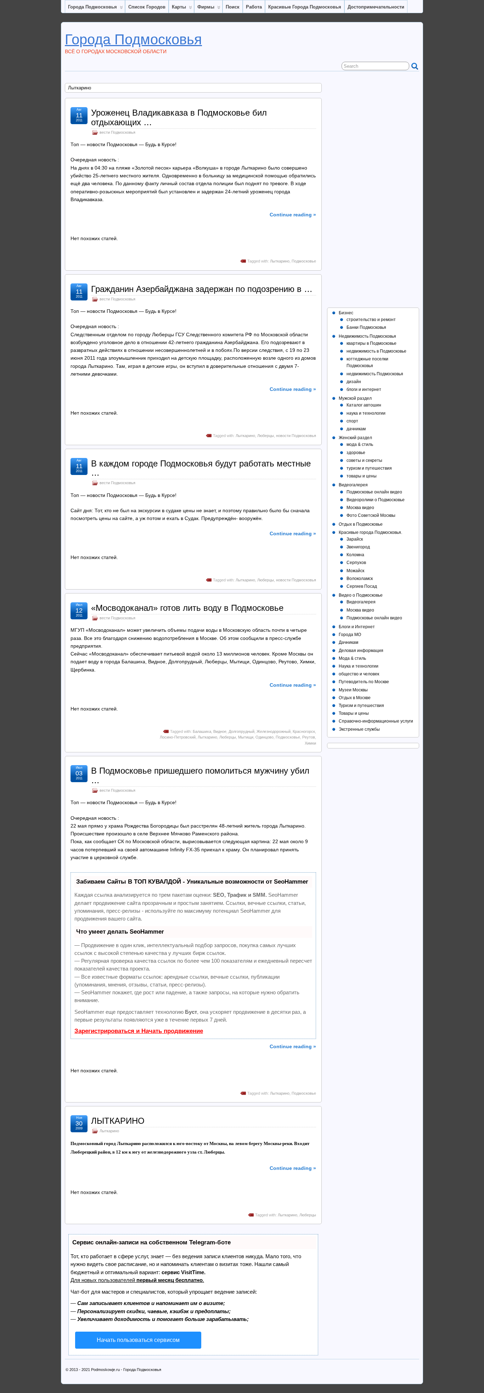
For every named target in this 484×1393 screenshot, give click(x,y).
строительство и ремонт (371, 319)
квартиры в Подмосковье (371, 343)
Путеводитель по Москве (364, 681)
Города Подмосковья (92, 7)
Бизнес (346, 312)
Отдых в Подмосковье (361, 524)
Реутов (308, 737)
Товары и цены (354, 713)
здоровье (356, 452)
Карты (179, 7)
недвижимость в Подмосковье (376, 351)
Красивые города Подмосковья (304, 7)
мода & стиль (360, 444)
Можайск (355, 570)
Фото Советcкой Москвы (371, 515)
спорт (352, 421)
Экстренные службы (359, 729)
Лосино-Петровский (178, 737)
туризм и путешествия (369, 468)
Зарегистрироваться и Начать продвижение (138, 1031)
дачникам (356, 428)
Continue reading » (293, 214)
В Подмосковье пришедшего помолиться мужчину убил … (200, 775)
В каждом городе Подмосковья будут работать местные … (201, 468)
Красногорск (304, 731)
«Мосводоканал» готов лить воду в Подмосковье (187, 608)
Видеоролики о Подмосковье (376, 499)
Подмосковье (304, 261)
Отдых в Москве (355, 697)
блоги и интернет (364, 389)
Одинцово (264, 737)
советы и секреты (364, 460)
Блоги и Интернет (357, 626)
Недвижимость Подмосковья (367, 336)
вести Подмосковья (117, 132)
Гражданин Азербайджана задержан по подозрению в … (202, 289)
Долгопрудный (241, 731)
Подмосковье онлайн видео (374, 492)
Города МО (350, 634)
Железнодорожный (274, 731)
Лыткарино (279, 261)
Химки (310, 743)
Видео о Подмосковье (361, 595)
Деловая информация (361, 650)
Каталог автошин (364, 405)
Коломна (355, 554)
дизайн (354, 381)
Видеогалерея (353, 484)
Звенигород (358, 547)
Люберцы (265, 435)
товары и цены (362, 476)
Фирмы (205, 7)
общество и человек (359, 673)
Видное (219, 731)
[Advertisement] (373, 189)
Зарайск (355, 539)
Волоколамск (360, 578)
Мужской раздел (355, 398)
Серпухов (356, 562)
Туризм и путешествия (361, 705)
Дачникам (348, 642)
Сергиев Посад (362, 586)
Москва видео (360, 507)
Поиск (233, 7)
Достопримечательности (376, 7)
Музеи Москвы (353, 689)
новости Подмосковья (296, 435)
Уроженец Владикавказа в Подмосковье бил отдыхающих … (179, 117)
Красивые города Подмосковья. (370, 532)
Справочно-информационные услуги (376, 721)
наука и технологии (366, 413)
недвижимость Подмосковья (375, 373)
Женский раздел (355, 437)
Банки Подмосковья (366, 327)
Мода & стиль (352, 658)
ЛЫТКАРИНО (118, 1121)
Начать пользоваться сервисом (138, 1340)
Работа (254, 7)
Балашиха (202, 731)
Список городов (146, 7)
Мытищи (245, 737)
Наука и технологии (358, 666)
